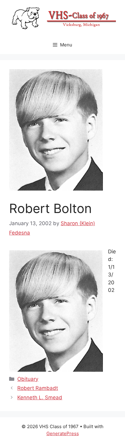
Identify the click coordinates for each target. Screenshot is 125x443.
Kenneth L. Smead (39, 397)
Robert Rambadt (37, 388)
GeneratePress (62, 433)
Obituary (27, 379)
